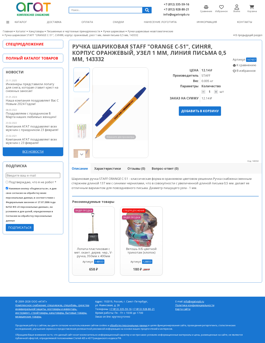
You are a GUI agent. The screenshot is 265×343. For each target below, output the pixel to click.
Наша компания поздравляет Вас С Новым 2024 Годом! (32, 102)
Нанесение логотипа (160, 22)
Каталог (21, 22)
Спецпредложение (25, 44)
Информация (207, 22)
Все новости (33, 151)
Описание (80, 168)
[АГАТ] (33, 8)
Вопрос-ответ (165, 168)
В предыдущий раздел (248, 35)
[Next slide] (142, 112)
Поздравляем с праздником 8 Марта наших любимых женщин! (31, 115)
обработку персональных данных (129, 325)
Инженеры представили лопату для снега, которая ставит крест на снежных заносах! (32, 87)
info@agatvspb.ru (176, 14)
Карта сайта (182, 309)
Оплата (87, 22)
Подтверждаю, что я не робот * (32, 182)
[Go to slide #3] (82, 131)
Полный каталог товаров (32, 58)
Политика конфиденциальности (194, 305)
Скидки (118, 22)
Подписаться (19, 227)
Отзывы (136, 168)
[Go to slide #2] (82, 105)
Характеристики (107, 168)
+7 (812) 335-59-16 (176, 4)
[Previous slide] (98, 112)
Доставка (54, 22)
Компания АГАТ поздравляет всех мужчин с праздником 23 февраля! (32, 128)
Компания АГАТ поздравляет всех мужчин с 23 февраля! (31, 141)
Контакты (244, 22)
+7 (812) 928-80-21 (176, 9)
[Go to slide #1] (82, 80)
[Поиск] (147, 10)
